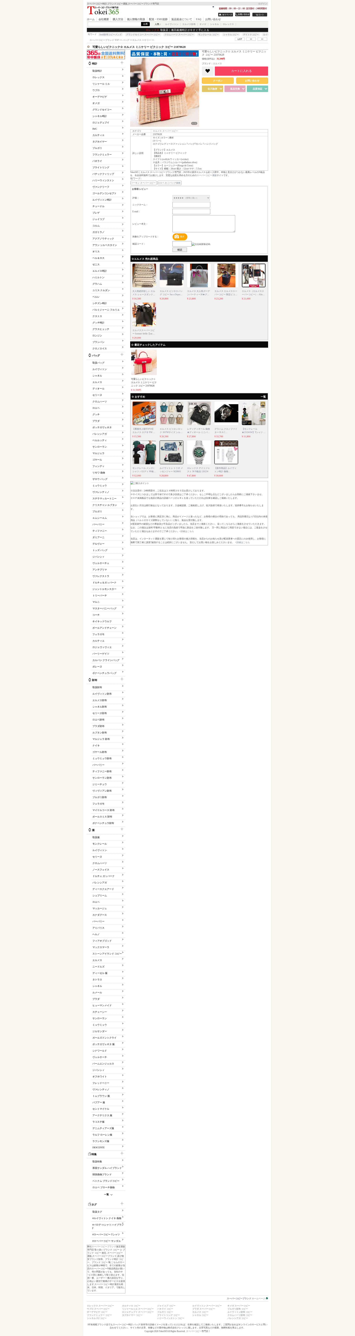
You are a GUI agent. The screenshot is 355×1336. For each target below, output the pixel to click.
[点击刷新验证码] (201, 244)
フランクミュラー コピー (99, 1315)
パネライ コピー (165, 1309)
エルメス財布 (189, 24)
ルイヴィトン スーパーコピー (207, 1305)
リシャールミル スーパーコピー (138, 1309)
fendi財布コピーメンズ (110, 34)
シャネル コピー (200, 1315)
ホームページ (246, 1298)
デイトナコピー (251, 34)
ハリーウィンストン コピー (170, 1318)
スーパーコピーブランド (104, 1246)
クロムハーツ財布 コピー (239, 1315)
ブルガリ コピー (165, 1312)
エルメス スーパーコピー (165, 131)
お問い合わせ (213, 19)
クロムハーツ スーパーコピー (179, 34)
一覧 (106, 1194)
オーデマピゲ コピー (97, 1312)
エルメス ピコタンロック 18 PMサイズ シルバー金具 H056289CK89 (171, 432)
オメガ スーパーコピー (238, 1305)
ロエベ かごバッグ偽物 (169, 183)
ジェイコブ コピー (166, 1305)
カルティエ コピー (131, 1305)
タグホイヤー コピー (132, 1315)
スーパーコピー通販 (207, 175)
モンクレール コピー (208, 34)
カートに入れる (241, 70)
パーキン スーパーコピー (143, 183)
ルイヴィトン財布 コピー (239, 1312)
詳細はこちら (187, 531)
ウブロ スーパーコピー (98, 1309)
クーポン (218, 80)
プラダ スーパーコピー (203, 1309)
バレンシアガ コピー (237, 1318)
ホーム (91, 19)
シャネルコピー (231, 34)
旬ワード (92, 34)
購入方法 (118, 19)
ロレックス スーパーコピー (100, 1305)
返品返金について (181, 19)
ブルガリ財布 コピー (237, 1309)
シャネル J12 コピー (97, 1318)
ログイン (262, 3)
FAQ (198, 19)
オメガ (203, 24)
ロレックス (228, 24)
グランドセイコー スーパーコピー (143, 34)
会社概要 (104, 19)
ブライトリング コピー (168, 1315)
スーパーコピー (194, 1331)
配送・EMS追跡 (158, 19)
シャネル (214, 24)
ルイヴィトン (171, 24)
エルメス (217, 63)
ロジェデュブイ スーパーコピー (138, 1312)
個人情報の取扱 (136, 19)
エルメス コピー (200, 1312)
